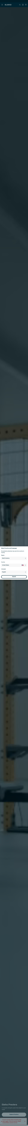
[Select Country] (24, 565)
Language (3, 569)
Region (2, 555)
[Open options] (26, 572)
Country (3, 562)
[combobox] (14, 558)
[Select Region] (26, 558)
